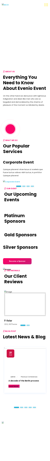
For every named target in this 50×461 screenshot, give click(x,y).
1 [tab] (16, 407)
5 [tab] (34, 407)
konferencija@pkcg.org (12, 439)
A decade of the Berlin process (23, 380)
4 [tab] (30, 407)
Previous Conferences (29, 377)
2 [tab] (28, 325)
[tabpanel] (25, 171)
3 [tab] (25, 407)
